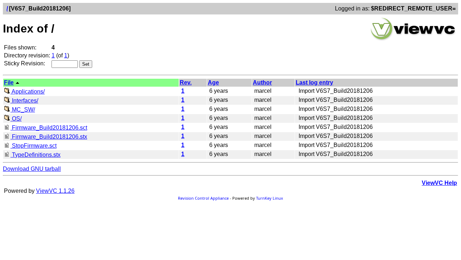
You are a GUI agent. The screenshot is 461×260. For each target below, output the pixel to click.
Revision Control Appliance (203, 198)
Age (213, 82)
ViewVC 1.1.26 (55, 191)
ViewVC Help (439, 183)
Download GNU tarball (32, 169)
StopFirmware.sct (33, 146)
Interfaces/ (24, 101)
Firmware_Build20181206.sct (48, 128)
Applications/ (27, 91)
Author (262, 82)
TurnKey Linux (269, 198)
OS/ (16, 119)
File (9, 82)
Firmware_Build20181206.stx (48, 137)
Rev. (186, 82)
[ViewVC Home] (413, 39)
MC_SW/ (22, 110)
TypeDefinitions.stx (35, 155)
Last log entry (314, 82)
